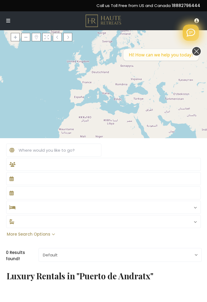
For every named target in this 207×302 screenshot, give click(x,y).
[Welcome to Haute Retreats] (191, 33)
